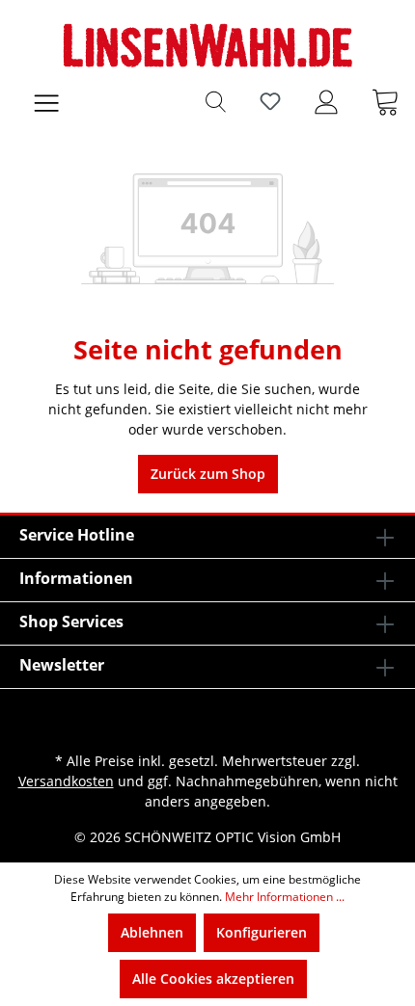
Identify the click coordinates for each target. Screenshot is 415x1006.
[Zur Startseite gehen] (207, 45)
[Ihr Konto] (326, 101)
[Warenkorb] (385, 101)
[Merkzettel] (270, 101)
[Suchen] (215, 101)
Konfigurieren (261, 932)
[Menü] (46, 101)
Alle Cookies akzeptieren (213, 978)
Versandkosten (66, 781)
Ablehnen (152, 932)
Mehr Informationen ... (285, 896)
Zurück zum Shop (208, 473)
